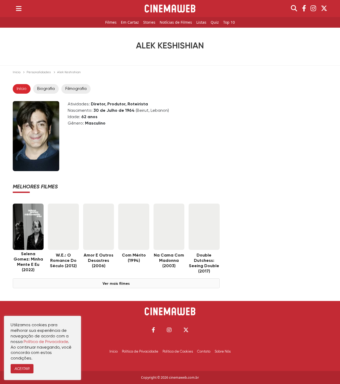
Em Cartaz (130, 22)
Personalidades (39, 72)
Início (16, 72)
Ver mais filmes (116, 284)
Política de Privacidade (140, 351)
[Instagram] (313, 8)
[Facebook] (304, 8)
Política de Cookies (178, 351)
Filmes (111, 22)
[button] (153, 330)
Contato (203, 351)
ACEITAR (22, 369)
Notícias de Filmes (176, 22)
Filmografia (76, 89)
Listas (201, 22)
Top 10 (229, 22)
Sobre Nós (223, 351)
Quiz (215, 22)
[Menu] (19, 8)
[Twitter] (324, 8)
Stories (149, 22)
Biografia (46, 89)
